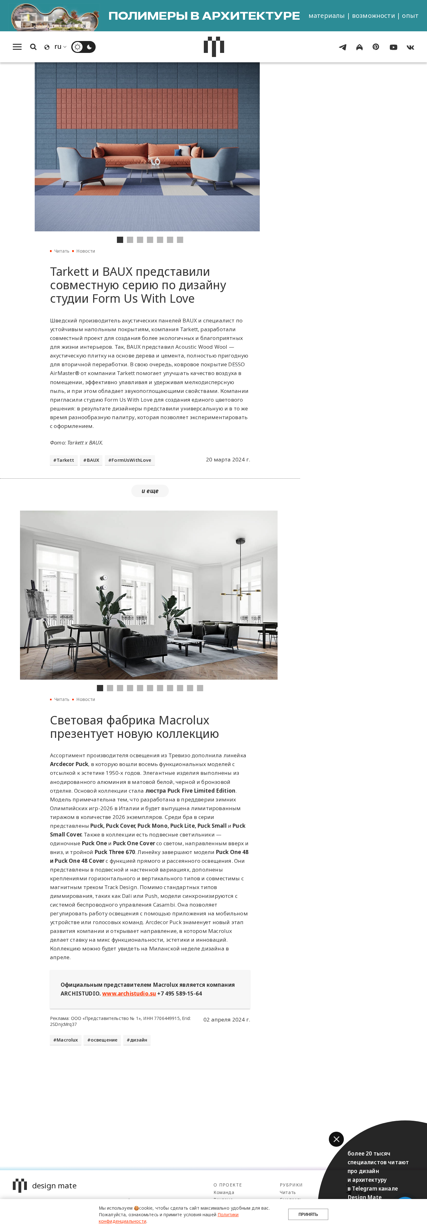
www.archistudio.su (129, 993)
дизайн (138, 1040)
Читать (62, 251)
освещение (104, 1040)
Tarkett (65, 460)
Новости (85, 251)
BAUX (93, 460)
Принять (308, 1214)
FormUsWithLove (131, 460)
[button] (336, 1139)
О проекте (228, 1185)
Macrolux (67, 1040)
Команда (224, 1192)
